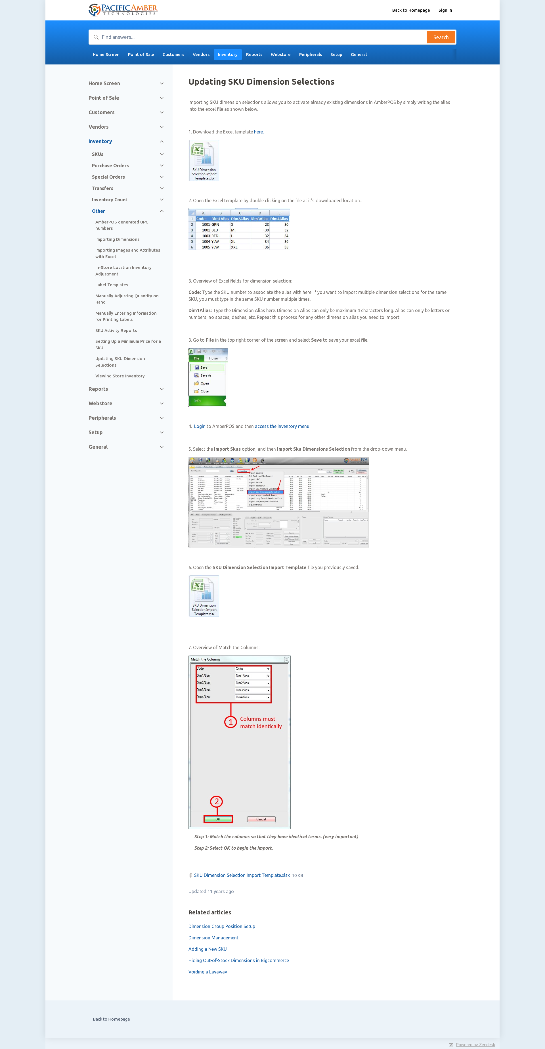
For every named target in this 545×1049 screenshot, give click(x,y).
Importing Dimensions (117, 239)
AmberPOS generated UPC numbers (121, 225)
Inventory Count (109, 199)
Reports (254, 54)
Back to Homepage (411, 10)
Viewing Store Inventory (120, 375)
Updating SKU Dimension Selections (120, 361)
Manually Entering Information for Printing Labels (126, 316)
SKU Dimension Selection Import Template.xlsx (242, 875)
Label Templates (111, 284)
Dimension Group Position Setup (221, 926)
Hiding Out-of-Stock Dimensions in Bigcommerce (238, 960)
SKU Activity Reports (116, 330)
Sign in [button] (445, 10)
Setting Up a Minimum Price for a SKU (128, 344)
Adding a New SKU (207, 949)
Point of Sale (141, 54)
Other (98, 211)
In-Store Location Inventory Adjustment (123, 270)
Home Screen (106, 54)
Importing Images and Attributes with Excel (127, 253)
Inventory (228, 54)
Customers (173, 54)
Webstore (281, 54)
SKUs (97, 154)
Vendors (201, 54)
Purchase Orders (110, 165)
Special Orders (108, 176)
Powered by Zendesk (475, 1044)
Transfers (102, 188)
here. (259, 131)
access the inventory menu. (282, 426)
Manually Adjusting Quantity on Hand (127, 299)
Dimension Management (213, 937)
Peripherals (310, 54)
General (359, 54)
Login (200, 426)
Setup (336, 54)
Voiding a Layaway (207, 971)
